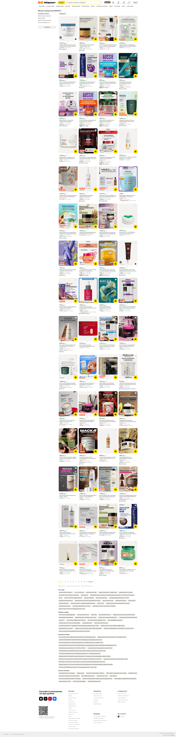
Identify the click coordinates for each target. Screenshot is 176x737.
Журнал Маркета (97, 703)
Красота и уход (71, 710)
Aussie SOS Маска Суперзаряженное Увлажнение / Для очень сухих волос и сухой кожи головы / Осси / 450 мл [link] (107, 82)
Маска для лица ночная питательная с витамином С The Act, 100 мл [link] (67, 270)
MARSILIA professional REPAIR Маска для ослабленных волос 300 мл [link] (87, 233)
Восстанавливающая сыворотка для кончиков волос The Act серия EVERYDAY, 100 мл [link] (67, 345)
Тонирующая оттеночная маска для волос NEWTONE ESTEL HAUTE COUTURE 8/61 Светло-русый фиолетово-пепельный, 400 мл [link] (87, 82)
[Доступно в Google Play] (45, 700)
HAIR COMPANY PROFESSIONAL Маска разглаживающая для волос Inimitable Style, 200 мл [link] (107, 384)
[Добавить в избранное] (76, 18)
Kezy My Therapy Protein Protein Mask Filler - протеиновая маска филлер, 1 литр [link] (107, 496)
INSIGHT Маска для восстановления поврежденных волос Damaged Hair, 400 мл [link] (107, 233)
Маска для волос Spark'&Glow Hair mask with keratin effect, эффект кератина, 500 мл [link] (87, 421)
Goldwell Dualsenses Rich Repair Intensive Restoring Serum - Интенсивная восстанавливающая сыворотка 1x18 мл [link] (87, 196)
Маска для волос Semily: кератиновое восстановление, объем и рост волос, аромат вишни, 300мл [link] (87, 158)
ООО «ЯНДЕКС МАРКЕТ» (168, 733)
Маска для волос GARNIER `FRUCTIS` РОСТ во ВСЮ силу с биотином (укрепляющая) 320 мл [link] (127, 570)
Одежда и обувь (72, 703)
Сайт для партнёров (98, 722)
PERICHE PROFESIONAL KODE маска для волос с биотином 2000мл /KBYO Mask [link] (127, 384)
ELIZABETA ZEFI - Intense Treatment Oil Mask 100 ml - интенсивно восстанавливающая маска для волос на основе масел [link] (127, 158)
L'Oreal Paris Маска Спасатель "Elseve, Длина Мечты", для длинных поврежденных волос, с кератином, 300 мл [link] (87, 270)
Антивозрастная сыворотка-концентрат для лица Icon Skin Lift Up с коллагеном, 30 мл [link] (88, 307)
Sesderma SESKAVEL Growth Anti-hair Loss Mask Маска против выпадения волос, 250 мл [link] (67, 45)
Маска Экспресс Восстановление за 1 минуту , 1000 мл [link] (67, 496)
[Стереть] (100, 2)
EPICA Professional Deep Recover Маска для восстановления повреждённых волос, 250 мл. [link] (108, 45)
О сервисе (96, 699)
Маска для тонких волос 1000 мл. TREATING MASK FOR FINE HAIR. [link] (126, 121)
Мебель (70, 695)
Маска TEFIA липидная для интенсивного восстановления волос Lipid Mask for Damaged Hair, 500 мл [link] (87, 570)
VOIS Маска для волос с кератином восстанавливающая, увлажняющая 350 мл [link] (107, 270)
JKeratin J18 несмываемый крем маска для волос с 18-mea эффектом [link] (87, 496)
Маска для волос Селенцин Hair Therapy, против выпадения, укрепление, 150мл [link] (66, 121)
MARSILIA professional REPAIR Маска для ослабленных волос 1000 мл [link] (107, 533)
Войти (135, 2)
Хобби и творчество (72, 712)
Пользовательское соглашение (18, 734)
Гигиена (70, 699)
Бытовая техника (72, 697)
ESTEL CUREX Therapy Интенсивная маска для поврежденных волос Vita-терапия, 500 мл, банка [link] (67, 384)
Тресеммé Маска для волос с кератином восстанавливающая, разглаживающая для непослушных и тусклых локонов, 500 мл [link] (107, 570)
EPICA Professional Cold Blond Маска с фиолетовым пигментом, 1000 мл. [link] (127, 307)
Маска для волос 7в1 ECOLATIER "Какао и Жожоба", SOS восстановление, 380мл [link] (86, 45)
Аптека (70, 708)
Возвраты (96, 701)
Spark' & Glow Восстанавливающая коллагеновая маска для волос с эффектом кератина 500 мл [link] (127, 345)
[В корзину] (76, 39)
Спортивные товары (72, 720)
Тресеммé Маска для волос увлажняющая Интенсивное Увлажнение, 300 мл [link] (125, 458)
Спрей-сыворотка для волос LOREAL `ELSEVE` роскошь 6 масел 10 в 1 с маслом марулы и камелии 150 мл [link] (107, 458)
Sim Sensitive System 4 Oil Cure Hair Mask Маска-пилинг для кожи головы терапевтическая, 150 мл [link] (127, 270)
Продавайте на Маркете (99, 718)
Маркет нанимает (122, 701)
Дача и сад (70, 714)
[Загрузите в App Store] (41, 700)
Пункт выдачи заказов (123, 699)
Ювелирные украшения (73, 728)
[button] (63, 14)
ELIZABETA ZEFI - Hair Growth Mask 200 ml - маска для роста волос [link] (127, 233)
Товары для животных (73, 722)
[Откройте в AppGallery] (50, 700)
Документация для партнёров (100, 720)
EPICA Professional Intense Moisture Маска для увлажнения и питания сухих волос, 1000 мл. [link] (107, 345)
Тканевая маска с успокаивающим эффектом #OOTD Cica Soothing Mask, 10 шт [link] (127, 45)
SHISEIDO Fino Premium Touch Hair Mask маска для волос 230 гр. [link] (67, 421)
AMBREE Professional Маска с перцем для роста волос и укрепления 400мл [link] (67, 458)
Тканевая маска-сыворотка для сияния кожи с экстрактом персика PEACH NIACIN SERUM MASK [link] (68, 196)
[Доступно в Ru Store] (55, 700)
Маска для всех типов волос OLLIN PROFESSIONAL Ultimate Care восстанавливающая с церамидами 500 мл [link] (127, 196)
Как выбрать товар (98, 693)
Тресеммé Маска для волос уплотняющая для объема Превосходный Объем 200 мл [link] (126, 82)
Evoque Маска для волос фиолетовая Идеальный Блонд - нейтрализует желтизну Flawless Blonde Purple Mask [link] (87, 533)
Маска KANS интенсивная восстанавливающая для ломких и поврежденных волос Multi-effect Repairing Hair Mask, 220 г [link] (87, 345)
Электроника (71, 701)
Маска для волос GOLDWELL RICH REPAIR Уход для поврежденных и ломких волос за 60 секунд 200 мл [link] (67, 158)
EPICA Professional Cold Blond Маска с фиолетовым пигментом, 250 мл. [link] (67, 82)
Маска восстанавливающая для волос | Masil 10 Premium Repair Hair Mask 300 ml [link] (128, 496)
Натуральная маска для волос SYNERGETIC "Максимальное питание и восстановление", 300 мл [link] (127, 421)
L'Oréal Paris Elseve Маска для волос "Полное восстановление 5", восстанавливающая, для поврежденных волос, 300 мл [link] (107, 158)
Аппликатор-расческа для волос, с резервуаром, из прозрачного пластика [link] (87, 384)
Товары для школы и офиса (74, 718)
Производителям (121, 697)
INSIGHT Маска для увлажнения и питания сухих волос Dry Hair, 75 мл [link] (67, 570)
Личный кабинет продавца (99, 716)
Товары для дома (72, 706)
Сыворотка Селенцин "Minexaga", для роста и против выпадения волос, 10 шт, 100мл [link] (107, 196)
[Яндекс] (172, 735)
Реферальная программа (123, 695)
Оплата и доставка (98, 695)
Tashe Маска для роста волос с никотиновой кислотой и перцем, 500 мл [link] (87, 458)
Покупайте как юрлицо (99, 697)
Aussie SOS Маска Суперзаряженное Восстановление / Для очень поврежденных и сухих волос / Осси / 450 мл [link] (87, 121)
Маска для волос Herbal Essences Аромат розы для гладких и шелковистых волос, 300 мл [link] (106, 121)
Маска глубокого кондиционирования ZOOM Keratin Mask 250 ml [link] (67, 307)
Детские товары (72, 726)
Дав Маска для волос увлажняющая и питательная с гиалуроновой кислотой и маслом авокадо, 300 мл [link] (68, 233)
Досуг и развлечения (73, 693)
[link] (65, 592)
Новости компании (122, 693)
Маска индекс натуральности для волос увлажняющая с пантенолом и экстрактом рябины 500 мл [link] (107, 421)
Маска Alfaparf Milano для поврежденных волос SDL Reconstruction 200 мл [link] (105, 307)
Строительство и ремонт (74, 724)
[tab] (42, 6)
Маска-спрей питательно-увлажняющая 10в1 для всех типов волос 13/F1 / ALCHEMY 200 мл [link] (67, 533)
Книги (69, 716)
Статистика (6, 734)
